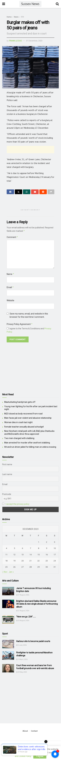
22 (38, 561)
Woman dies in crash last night (18, 422)
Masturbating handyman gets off (19, 402)
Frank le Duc (15, 41)
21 (30, 561)
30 (47, 567)
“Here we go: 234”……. (26, 616)
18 (6, 561)
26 (14, 567)
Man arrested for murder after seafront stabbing (27, 442)
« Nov (4, 572)
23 (47, 561)
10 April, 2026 (23, 659)
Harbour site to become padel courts (33, 641)
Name (10, 274)
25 (6, 567)
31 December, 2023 (34, 41)
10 (55, 548)
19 (14, 561)
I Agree (39, 756)
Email (10, 287)
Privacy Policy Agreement (20, 324)
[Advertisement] (30, 149)
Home (9, 17)
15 (38, 554)
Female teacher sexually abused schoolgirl (24, 427)
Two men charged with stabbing (19, 438)
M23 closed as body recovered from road (23, 413)
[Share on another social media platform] (51, 191)
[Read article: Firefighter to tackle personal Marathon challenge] (8, 655)
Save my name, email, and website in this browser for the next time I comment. (29, 315)
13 (22, 554)
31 (55, 567)
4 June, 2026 (22, 645)
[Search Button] (57, 4)
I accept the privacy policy (17, 504)
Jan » (11, 572)
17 (55, 554)
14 (30, 554)
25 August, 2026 (23, 620)
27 (22, 567)
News (16, 17)
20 (22, 561)
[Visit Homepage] (30, 4)
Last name (7, 474)
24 (55, 561)
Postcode (6, 494)
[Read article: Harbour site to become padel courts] (8, 644)
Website (10, 300)
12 (14, 554)
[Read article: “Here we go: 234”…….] (8, 619)
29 (38, 567)
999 (22, 17)
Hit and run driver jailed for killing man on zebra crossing (30, 447)
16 (47, 554)
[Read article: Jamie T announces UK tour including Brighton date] (8, 591)
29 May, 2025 (22, 672)
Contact (34, 731)
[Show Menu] (3, 4)
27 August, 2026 (23, 595)
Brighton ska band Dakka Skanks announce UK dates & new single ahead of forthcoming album (37, 604)
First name (7, 464)
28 (30, 567)
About (25, 731)
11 (6, 554)
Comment (12, 237)
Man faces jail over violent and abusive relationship (28, 418)
